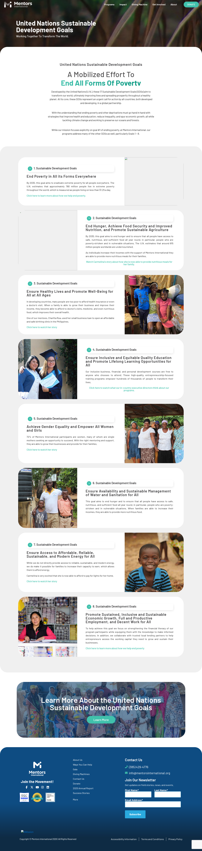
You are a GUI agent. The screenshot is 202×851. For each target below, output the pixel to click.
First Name (131, 790)
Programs (109, 4)
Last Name (160, 790)
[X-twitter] (31, 787)
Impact (123, 4)
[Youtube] (37, 787)
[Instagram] (42, 787)
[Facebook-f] (26, 787)
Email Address (133, 800)
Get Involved (158, 4)
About (174, 4)
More (75, 799)
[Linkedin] (47, 787)
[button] (115, 648)
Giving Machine (139, 4)
